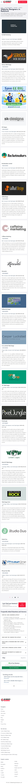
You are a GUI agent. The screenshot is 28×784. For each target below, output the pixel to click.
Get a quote (3, 713)
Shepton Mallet (4, 350)
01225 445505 (5, 198)
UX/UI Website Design (5, 737)
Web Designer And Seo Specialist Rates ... (14, 676)
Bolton (2, 766)
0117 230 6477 (5, 464)
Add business (22, 604)
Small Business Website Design (6, 743)
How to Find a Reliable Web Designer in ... (14, 680)
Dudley (15, 761)
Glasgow (16, 765)
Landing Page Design (5, 748)
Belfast (2, 762)
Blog (2, 717)
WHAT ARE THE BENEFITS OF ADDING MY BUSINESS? (11, 652)
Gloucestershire (8, 425)
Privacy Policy (3, 724)
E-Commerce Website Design (6, 733)
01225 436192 (5, 165)
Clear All (22, 657)
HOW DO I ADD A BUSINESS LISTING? (10, 615)
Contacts (2, 715)
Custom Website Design (5, 731)
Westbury (3, 575)
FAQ (2, 722)
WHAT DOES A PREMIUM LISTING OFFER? (11, 647)
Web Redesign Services (5, 750)
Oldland (3, 425)
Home (2, 709)
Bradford (2, 768)
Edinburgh (16, 763)
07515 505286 (5, 347)
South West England (13, 39)
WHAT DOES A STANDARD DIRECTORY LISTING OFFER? (13, 642)
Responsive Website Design (6, 735)
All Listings (3, 711)
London (15, 776)
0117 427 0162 (5, 541)
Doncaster (3, 777)
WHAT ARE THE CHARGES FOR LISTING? (11, 637)
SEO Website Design (5, 739)
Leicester (16, 772)
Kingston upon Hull (18, 767)
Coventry (2, 775)
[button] (25, 657)
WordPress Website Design (6, 741)
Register (2, 719)
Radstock (3, 39)
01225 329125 (5, 311)
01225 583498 (5, 238)
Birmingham (3, 764)
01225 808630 (5, 273)
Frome (3, 131)
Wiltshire (8, 387)
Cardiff (2, 772)
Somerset (7, 39)
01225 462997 (5, 129)
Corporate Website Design (6, 746)
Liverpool (16, 774)
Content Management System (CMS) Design (9, 754)
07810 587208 (5, 573)
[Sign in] (16, 2)
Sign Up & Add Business (14, 667)
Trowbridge (4, 387)
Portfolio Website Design (5, 752)
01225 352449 (5, 66)
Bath (2, 69)
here (7, 617)
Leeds (15, 770)
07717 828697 (5, 423)
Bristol (3, 543)
